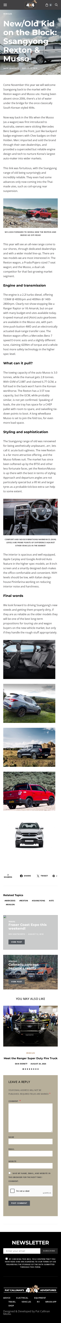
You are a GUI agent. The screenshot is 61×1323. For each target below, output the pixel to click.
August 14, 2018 (36, 974)
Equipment (40, 1297)
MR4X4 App (50, 1301)
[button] (23, 1069)
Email (11, 1149)
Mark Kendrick (11, 68)
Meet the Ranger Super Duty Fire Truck (30, 1058)
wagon (11, 904)
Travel (11, 921)
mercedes (10, 900)
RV (38, 1301)
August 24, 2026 (38, 1063)
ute (52, 900)
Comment (13, 1101)
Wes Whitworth (16, 934)
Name (11, 1137)
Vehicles (7, 14)
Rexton (24, 900)
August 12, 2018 (29, 68)
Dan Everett (21, 1063)
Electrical (22, 1297)
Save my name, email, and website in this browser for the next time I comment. (29, 1177)
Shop (11, 1305)
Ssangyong (39, 900)
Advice (6, 1297)
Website (12, 1161)
